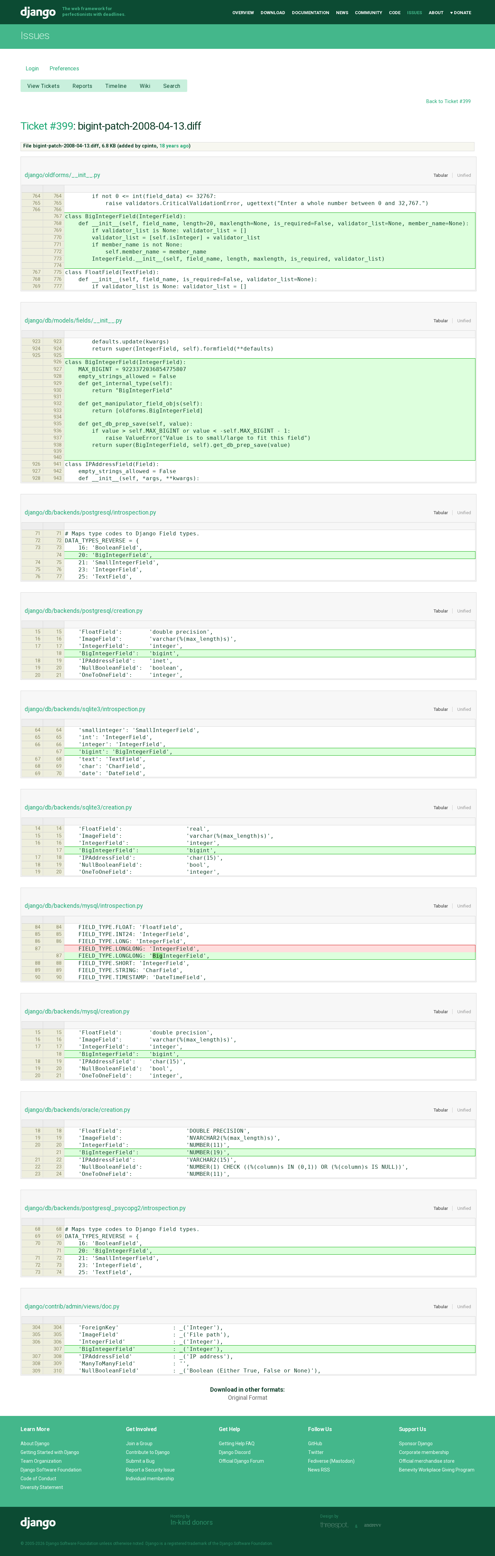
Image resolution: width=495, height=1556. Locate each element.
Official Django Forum (241, 1461)
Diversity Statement (42, 1487)
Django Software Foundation (51, 1469)
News (342, 12)
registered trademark (187, 1543)
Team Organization (41, 1461)
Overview (243, 12)
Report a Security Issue (150, 1469)
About (436, 12)
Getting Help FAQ (237, 1443)
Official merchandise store (427, 1461)
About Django (35, 1443)
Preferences (64, 68)
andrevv (380, 1525)
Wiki (145, 86)
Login (32, 68)
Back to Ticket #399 (448, 101)
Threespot (336, 1525)
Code (394, 12)
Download (273, 12)
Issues (414, 12)
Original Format (247, 1397)
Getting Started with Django (50, 1452)
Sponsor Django (416, 1443)
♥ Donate (460, 12)
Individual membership (150, 1478)
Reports (82, 86)
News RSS (319, 1469)
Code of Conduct (38, 1478)
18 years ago (174, 146)
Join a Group (139, 1443)
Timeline (116, 86)
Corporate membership (424, 1452)
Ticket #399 (47, 126)
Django (38, 13)
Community (368, 12)
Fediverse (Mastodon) (331, 1461)
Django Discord (235, 1452)
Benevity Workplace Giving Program (436, 1469)
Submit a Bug (140, 1461)
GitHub (315, 1443)
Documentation (310, 12)
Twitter (316, 1452)
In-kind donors (191, 1522)
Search (171, 86)
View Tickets (43, 86)
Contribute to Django (148, 1452)
